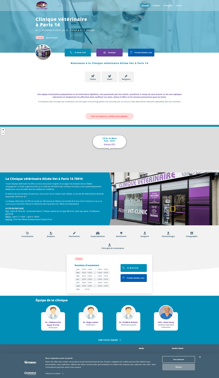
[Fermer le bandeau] (200, 357)
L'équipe (156, 5)
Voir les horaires (52, 37)
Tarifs (179, 5)
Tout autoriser (178, 359)
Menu (141, 348)
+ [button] (3, 129)
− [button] (3, 133)
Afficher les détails (52, 373)
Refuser (179, 367)
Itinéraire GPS (109, 144)
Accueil (145, 5)
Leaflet (195, 171)
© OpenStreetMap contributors (211, 171)
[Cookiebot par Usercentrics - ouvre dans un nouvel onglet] (30, 373)
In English (168, 5)
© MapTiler (201, 171)
